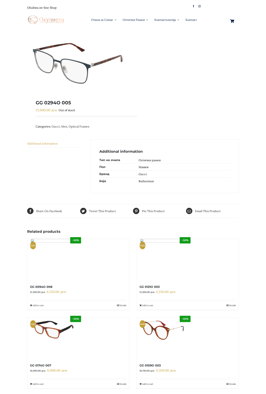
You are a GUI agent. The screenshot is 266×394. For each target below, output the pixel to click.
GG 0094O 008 (41, 287)
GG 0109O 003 (150, 365)
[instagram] (199, 6)
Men (64, 126)
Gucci (56, 126)
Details (122, 305)
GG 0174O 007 (40, 365)
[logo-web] (46, 14)
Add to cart (38, 305)
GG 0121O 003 (150, 287)
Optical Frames (79, 126)
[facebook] (193, 6)
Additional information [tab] (42, 143)
